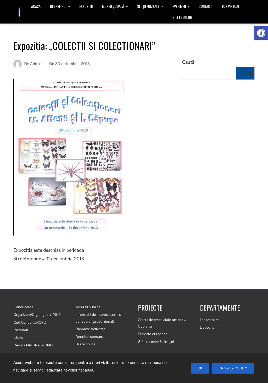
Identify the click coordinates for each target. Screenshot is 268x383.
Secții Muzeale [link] (148, 6)
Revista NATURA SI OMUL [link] (34, 345)
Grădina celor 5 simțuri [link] (156, 341)
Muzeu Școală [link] (113, 6)
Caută (188, 62)
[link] (261, 33)
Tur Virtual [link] (230, 6)
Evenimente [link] (180, 6)
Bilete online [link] (182, 17)
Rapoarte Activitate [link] (90, 329)
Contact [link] (205, 6)
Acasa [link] (36, 6)
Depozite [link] (207, 327)
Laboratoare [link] (209, 319)
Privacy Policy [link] (233, 368)
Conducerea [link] (23, 307)
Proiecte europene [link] (153, 333)
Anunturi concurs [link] (89, 336)
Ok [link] (200, 368)
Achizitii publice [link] (88, 307)
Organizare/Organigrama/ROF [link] (37, 314)
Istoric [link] (18, 337)
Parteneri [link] (21, 330)
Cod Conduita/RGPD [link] (30, 322)
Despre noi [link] (58, 6)
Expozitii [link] (86, 6)
